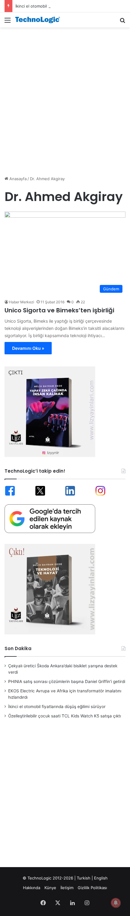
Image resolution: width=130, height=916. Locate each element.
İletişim (66, 887)
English (101, 878)
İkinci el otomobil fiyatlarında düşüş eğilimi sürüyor (62, 6)
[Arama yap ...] (122, 22)
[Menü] (8, 22)
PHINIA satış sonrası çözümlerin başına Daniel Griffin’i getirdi (66, 681)
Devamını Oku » (28, 348)
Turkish (83, 878)
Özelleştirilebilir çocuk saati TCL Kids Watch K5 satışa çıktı (64, 715)
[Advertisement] (65, 98)
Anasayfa (17, 178)
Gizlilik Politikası (92, 887)
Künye (50, 887)
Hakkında (31, 887)
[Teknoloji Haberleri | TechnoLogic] (39, 20)
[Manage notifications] (116, 903)
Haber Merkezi (21, 302)
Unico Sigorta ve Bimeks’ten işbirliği (59, 310)
